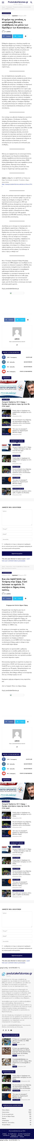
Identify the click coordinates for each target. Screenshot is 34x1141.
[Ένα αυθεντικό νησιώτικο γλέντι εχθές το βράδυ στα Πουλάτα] (6, 491)
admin (9, 31)
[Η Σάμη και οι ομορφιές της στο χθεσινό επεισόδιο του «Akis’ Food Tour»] (6, 1041)
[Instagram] (6, 1030)
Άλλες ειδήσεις (5, 399)
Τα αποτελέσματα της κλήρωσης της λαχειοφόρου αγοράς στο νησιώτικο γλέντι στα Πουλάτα (21, 421)
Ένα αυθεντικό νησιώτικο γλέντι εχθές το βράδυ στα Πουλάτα (21, 492)
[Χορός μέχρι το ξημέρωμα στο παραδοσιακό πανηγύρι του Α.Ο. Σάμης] (6, 413)
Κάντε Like (29, 357)
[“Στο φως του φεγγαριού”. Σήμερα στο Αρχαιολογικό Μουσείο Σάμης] (6, 431)
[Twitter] (8, 1030)
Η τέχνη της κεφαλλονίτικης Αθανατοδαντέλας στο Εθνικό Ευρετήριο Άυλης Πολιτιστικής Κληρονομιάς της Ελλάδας (21, 1050)
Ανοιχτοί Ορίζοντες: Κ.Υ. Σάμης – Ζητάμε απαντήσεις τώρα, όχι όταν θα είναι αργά (16, 404)
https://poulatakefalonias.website (17, 341)
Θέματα (14, 1044)
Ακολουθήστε (28, 362)
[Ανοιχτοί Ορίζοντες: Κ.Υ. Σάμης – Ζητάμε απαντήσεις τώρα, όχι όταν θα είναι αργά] (17, 389)
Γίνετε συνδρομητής (26, 371)
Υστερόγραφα (9, 7)
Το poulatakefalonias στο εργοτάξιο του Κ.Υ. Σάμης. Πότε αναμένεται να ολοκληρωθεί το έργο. (22, 1061)
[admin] (3, 31)
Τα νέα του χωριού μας (18, 488)
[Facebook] (17, 344)
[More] (26, 36)
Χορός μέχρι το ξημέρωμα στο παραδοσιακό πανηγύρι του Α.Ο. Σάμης (21, 412)
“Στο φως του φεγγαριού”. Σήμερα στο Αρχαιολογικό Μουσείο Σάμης (20, 430)
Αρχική (3, 7)
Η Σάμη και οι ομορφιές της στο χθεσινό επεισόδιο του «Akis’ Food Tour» (21, 1040)
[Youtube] (11, 1030)
